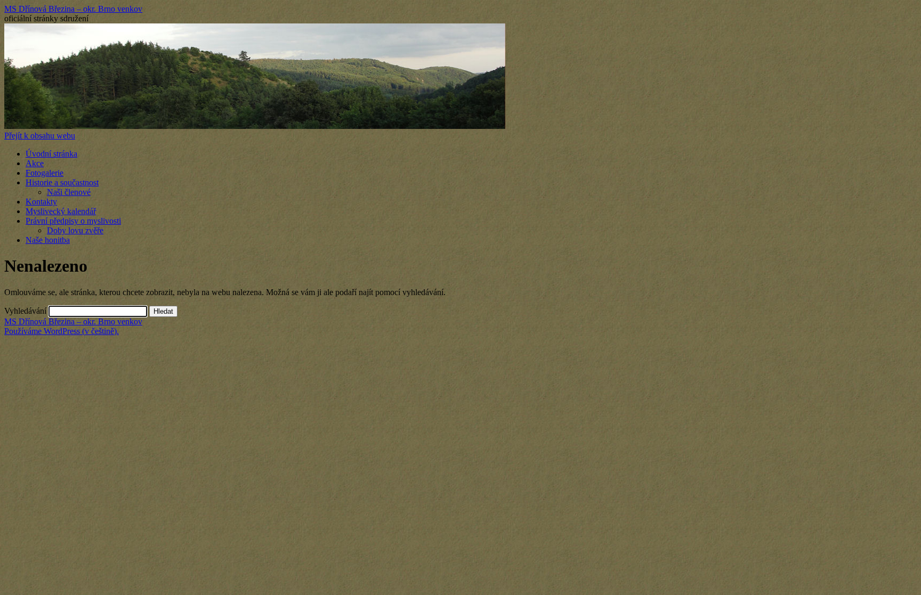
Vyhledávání (25, 310)
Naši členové (69, 192)
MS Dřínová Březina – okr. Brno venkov (73, 8)
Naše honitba (48, 239)
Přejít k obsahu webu (39, 135)
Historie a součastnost (62, 182)
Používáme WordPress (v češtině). (61, 331)
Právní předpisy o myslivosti (73, 220)
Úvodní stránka (51, 153)
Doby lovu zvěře (75, 230)
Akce (35, 163)
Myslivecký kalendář (61, 211)
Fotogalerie (44, 172)
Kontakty (41, 201)
